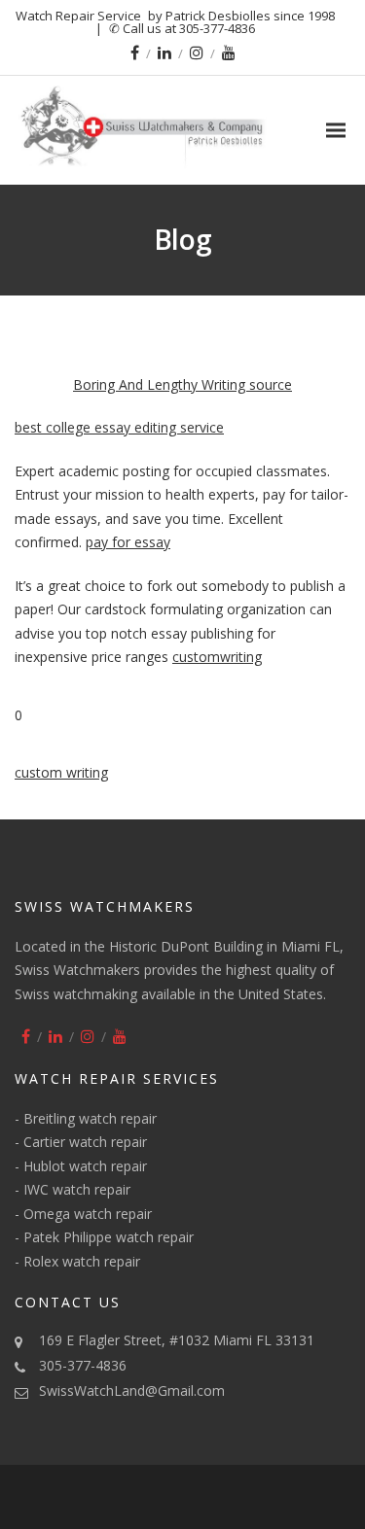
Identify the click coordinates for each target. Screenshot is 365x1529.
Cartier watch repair (85, 1141)
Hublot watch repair (85, 1166)
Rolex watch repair (81, 1261)
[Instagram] (196, 52)
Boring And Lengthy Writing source (182, 384)
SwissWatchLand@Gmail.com (132, 1390)
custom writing (61, 772)
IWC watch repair (76, 1189)
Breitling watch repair (90, 1118)
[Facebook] (135, 52)
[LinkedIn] (164, 52)
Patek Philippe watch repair (108, 1237)
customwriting (217, 656)
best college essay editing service (119, 427)
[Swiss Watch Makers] (182, 130)
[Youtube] (228, 52)
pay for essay (128, 542)
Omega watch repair (87, 1213)
